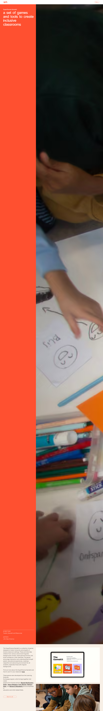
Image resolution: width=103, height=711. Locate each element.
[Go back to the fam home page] (5, 2)
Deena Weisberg (13, 684)
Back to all (10, 696)
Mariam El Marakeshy (16, 686)
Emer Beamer (22, 684)
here (23, 672)
